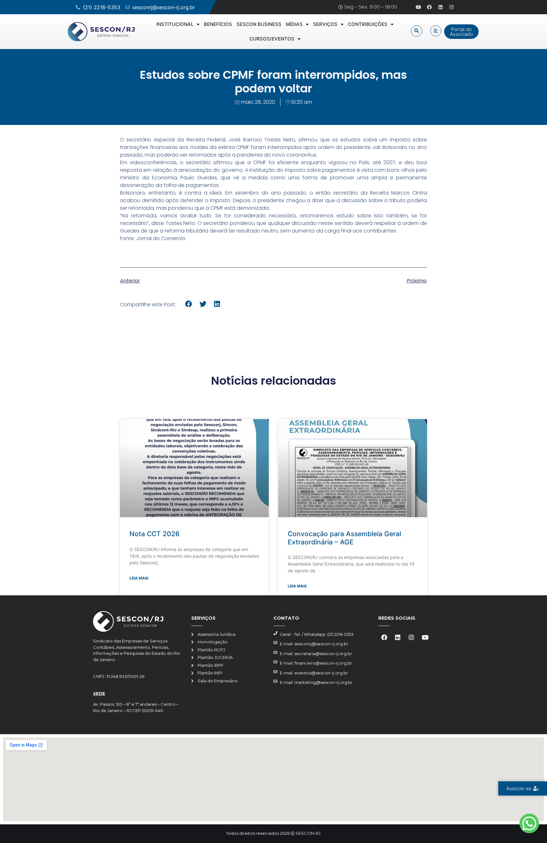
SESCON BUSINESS (258, 24)
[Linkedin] (440, 7)
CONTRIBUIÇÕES (367, 24)
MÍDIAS (294, 24)
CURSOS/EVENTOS (271, 39)
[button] (416, 31)
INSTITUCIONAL (174, 24)
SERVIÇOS (325, 24)
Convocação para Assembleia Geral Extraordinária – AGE (344, 538)
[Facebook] (429, 7)
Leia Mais (138, 578)
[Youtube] (418, 7)
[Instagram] (451, 7)
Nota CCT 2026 (154, 534)
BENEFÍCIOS (218, 24)
